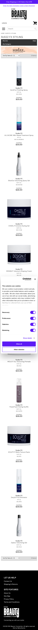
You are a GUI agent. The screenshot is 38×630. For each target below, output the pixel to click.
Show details (27, 338)
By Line (5, 41)
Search (35, 29)
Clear (34, 41)
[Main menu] (4, 29)
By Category (7, 44)
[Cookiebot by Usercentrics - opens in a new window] (23, 279)
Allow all (19, 344)
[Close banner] (35, 279)
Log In (4, 23)
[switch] (33, 318)
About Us (7, 593)
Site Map (7, 596)
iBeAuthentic (21, 628)
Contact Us (8, 581)
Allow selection (19, 349)
